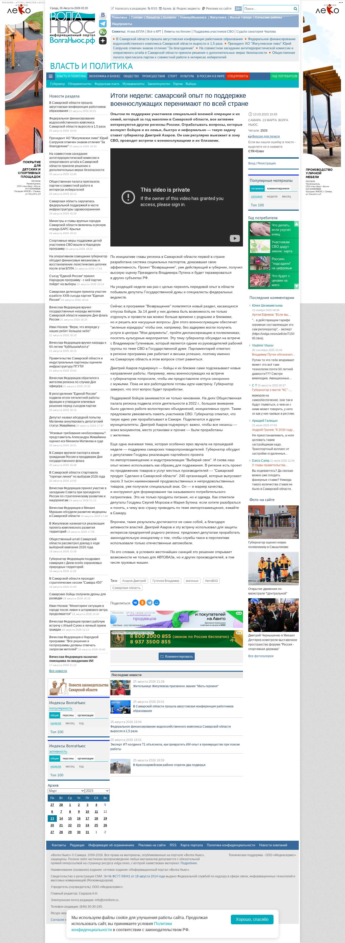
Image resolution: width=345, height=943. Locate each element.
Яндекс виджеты (188, 8)
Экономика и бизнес (104, 76)
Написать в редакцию (130, 8)
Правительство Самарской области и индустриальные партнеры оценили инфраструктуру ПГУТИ (76, 362)
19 (105, 818)
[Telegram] (149, 603)
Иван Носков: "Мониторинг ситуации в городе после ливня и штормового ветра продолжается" (78, 610)
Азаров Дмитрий (134, 580)
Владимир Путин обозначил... (273, 354)
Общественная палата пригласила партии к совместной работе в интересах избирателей (74, 185)
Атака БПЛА (135, 31)
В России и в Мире (211, 76)
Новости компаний (273, 845)
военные (192, 580)
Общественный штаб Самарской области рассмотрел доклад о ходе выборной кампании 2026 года (74, 543)
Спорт (172, 76)
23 (79, 825)
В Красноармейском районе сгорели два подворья (169, 765)
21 (61, 825)
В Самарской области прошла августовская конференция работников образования (180, 39)
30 (79, 832)
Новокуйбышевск (193, 17)
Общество (131, 76)
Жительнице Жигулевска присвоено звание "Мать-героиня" (175, 686)
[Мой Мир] (157, 603)
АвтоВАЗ (211, 580)
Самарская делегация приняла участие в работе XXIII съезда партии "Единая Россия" (77, 296)
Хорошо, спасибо (252, 919)
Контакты (59, 845)
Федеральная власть (106, 84)
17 (87, 818)
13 (52, 818)
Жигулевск (218, 17)
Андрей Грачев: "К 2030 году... (273, 430)
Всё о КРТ (154, 31)
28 (61, 805)
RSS (154, 8)
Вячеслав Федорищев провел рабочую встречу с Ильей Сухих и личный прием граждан (77, 625)
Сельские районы (268, 17)
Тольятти (153, 17)
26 (105, 825)
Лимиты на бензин (177, 31)
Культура (187, 76)
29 (70, 832)
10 (87, 811)
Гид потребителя (284, 76)
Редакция (77, 845)
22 (70, 825)
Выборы (191, 84)
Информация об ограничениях (111, 845)
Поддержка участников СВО (213, 31)
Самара (136, 17)
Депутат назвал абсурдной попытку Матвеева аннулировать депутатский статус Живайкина (76, 421)
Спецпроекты (238, 76)
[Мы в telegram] (103, 23)
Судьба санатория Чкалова (256, 31)
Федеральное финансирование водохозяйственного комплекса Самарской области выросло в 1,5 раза (77, 122)
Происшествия (153, 76)
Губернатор (57, 84)
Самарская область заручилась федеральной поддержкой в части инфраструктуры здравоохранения (74, 205)
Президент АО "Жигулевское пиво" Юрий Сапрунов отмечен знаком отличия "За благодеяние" (78, 142)
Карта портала (192, 845)
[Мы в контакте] (103, 15)
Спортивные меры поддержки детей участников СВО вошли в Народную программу (75, 245)
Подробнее (189, 863)
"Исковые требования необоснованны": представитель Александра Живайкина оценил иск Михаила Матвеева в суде (77, 437)
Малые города (241, 17)
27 (52, 805)
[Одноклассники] (142, 603)
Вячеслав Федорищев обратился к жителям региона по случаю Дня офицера (74, 382)
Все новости (58, 671)
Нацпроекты (122, 24)
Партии (178, 84)
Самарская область (126, 587)
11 (96, 811)
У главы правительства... (270, 465)
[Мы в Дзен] (103, 40)
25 (96, 825)
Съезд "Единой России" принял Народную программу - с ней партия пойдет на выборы (75, 280)
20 (52, 825)
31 (87, 832)
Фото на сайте (262, 499)
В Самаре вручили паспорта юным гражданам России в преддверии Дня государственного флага (76, 457)
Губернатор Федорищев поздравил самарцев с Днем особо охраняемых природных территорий (75, 563)
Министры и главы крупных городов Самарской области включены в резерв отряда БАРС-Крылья (77, 225)
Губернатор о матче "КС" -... (272, 390)
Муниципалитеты (133, 84)
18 (96, 818)
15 (70, 818)
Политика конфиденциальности (231, 845)
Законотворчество (158, 84)
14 (61, 818)
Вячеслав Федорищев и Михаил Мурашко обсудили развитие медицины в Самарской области (78, 512)
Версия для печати (266, 136)
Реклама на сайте (219, 8)
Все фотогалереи (261, 656)
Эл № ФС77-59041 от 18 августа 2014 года (134, 876)
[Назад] (296, 224)
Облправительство (79, 84)
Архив (167, 8)
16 (79, 818)
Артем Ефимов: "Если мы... (271, 314)
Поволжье (119, 17)
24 (87, 825)
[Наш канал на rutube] (103, 32)
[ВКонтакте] (135, 603)
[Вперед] (296, 286)
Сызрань (170, 17)
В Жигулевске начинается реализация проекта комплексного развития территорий (77, 527)
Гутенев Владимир (166, 580)
